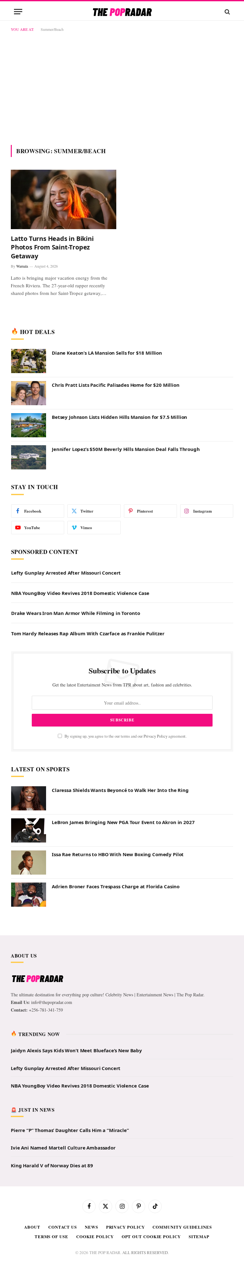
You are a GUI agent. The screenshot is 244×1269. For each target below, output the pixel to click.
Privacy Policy (155, 736)
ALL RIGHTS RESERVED (145, 1252)
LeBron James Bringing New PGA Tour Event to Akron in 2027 (123, 822)
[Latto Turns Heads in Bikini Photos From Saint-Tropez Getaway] (63, 199)
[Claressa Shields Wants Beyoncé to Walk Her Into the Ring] (28, 798)
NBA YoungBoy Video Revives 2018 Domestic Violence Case (80, 593)
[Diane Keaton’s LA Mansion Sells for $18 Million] (28, 361)
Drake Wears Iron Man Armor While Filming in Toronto (75, 613)
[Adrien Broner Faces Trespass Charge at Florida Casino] (28, 895)
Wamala (22, 266)
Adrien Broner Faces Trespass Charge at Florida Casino (116, 886)
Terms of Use (51, 1236)
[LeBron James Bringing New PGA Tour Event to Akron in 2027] (28, 830)
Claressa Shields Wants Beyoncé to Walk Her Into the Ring (120, 790)
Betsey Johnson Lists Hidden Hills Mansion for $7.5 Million (119, 417)
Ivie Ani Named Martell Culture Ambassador (63, 1147)
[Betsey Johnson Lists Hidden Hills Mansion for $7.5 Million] (28, 425)
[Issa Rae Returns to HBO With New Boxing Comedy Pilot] (28, 862)
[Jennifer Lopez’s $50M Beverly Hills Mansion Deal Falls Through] (28, 457)
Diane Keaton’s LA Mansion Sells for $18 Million (107, 353)
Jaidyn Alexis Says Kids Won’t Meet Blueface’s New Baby (76, 1050)
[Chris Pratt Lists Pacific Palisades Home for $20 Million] (28, 393)
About (32, 1227)
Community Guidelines (182, 1227)
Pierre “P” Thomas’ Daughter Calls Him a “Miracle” (70, 1130)
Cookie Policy (95, 1236)
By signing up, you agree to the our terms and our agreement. (125, 736)
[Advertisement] (122, 87)
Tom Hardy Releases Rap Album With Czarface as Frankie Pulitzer (88, 633)
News (91, 1227)
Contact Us (62, 1227)
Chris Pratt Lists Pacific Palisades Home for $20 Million (116, 385)
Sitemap (199, 1236)
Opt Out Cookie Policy (151, 1236)
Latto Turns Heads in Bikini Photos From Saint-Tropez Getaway (52, 247)
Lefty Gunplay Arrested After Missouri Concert (66, 573)
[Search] (226, 11)
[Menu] (18, 11)
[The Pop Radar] (122, 11)
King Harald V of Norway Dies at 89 (52, 1165)
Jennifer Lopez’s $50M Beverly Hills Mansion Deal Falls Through (126, 449)
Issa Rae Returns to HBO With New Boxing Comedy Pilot (118, 854)
